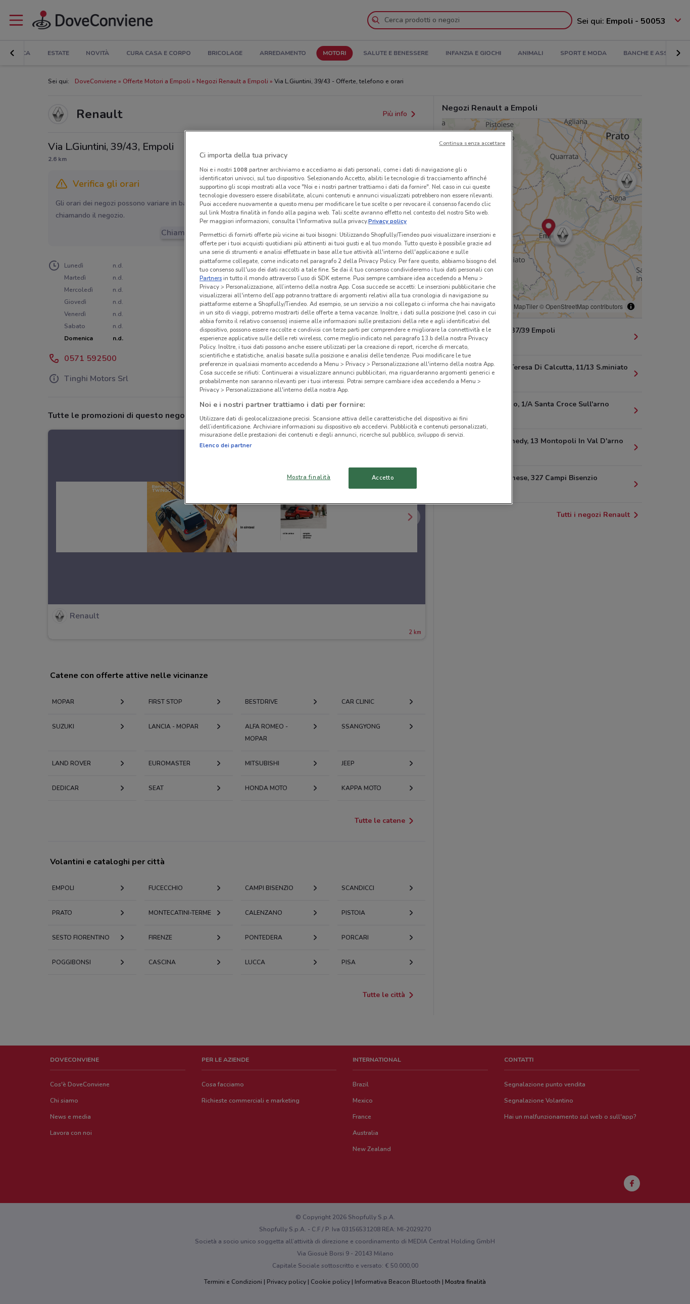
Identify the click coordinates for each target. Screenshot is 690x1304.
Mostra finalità (309, 477)
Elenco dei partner (226, 445)
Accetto (383, 478)
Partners (211, 278)
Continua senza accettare (472, 143)
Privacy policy (387, 221)
